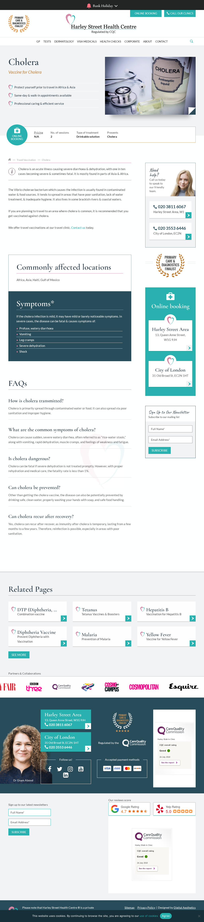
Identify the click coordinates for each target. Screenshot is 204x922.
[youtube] (80, 768)
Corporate (132, 41)
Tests (47, 41)
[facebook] (49, 768)
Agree (166, 915)
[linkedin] (65, 774)
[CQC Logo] (171, 734)
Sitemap (129, 907)
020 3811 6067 (60, 725)
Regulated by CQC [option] (103, 32)
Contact (161, 41)
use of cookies (149, 915)
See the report (167, 763)
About (147, 41)
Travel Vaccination (26, 159)
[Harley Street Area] (66, 719)
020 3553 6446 (60, 747)
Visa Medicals (87, 41)
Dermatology (64, 41)
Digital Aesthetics (185, 907)
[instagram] (70, 768)
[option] (36, 686)
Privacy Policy (146, 907)
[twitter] (59, 768)
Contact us (78, 227)
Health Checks (110, 41)
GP (38, 41)
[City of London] (66, 742)
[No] (199, 916)
